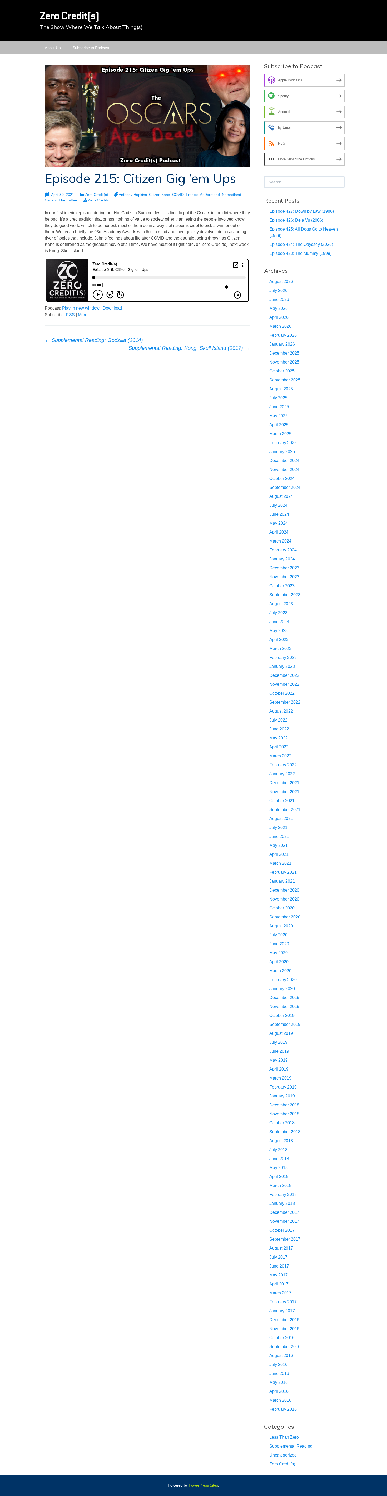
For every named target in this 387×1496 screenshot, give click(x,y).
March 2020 (280, 970)
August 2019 (281, 1033)
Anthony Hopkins (133, 194)
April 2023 (279, 639)
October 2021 (282, 800)
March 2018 (280, 1185)
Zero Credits (98, 200)
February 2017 (283, 1302)
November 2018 (284, 1114)
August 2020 (281, 926)
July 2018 (278, 1149)
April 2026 (279, 317)
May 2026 (278, 308)
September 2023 (284, 595)
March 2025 (280, 433)
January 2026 (282, 344)
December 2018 (284, 1105)
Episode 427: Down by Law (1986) (301, 211)
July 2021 (278, 827)
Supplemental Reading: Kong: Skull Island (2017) (189, 348)
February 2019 (283, 1087)
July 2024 (278, 505)
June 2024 (279, 514)
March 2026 (280, 326)
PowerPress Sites (203, 1485)
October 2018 (282, 1123)
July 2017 (278, 1257)
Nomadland (231, 194)
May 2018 (278, 1167)
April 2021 (279, 854)
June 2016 (279, 1373)
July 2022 (278, 720)
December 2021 (284, 783)
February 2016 (283, 1409)
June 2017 (279, 1266)
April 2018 (279, 1176)
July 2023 (278, 612)
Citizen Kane (159, 194)
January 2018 (282, 1203)
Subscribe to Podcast (90, 48)
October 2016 (282, 1337)
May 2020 (278, 953)
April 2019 (279, 1069)
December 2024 (284, 460)
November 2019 (284, 1006)
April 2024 (279, 532)
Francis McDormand (203, 194)
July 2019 (278, 1042)
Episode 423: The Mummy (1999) (300, 253)
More (82, 314)
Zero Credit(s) (96, 194)
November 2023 (284, 577)
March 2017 (280, 1293)
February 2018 (283, 1194)
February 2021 (283, 872)
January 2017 (282, 1311)
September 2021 (284, 809)
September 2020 (284, 917)
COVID (178, 194)
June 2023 (279, 621)
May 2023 (278, 630)
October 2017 (282, 1230)
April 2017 (279, 1284)
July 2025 (278, 398)
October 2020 (282, 908)
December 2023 (284, 568)
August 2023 (281, 604)
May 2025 (278, 416)
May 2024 (278, 523)
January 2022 (282, 774)
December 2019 (284, 997)
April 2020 (279, 962)
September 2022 (284, 702)
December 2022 (284, 675)
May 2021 (278, 845)
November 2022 (284, 684)
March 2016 (280, 1400)
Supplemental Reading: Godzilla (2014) (94, 340)
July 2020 (278, 935)
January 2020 (282, 988)
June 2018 (279, 1158)
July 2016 (278, 1364)
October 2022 (282, 693)
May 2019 (278, 1060)
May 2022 (278, 738)
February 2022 (283, 765)
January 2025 (282, 451)
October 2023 (282, 586)
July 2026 (278, 290)
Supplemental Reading (290, 1446)
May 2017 (278, 1275)
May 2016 (278, 1382)
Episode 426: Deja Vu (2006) (296, 220)
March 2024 (280, 541)
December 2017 (284, 1212)
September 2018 (284, 1132)
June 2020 (279, 944)
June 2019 (279, 1051)
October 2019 (282, 1015)
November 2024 (284, 469)
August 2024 (281, 496)
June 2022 (279, 729)
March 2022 (280, 756)
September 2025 (284, 380)
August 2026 (281, 281)
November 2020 (284, 899)
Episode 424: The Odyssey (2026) (301, 244)
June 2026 (279, 299)
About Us (53, 48)
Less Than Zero (284, 1437)
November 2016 (284, 1328)
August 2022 (281, 711)
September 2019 (284, 1024)
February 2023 (283, 657)
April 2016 (279, 1391)
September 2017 (284, 1239)
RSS (70, 314)
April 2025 (279, 425)
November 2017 (284, 1221)
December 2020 (284, 890)
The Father (68, 200)
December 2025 (284, 353)
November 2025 (284, 362)
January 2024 (282, 559)
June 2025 (279, 407)
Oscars (51, 200)
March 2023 (280, 648)
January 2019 (282, 1096)
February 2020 (283, 979)
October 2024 (282, 478)
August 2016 (281, 1355)
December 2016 (284, 1320)
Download (112, 308)
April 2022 (279, 747)
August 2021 (281, 818)
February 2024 (283, 550)
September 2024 (284, 487)
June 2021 (279, 836)
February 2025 (283, 442)
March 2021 (280, 863)
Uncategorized (283, 1455)
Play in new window (81, 308)
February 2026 (283, 335)
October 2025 (282, 371)
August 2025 (281, 389)
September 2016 (284, 1346)
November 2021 (284, 791)
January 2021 (282, 881)
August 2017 (281, 1248)
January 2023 (282, 666)
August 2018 (281, 1141)
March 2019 (280, 1078)
